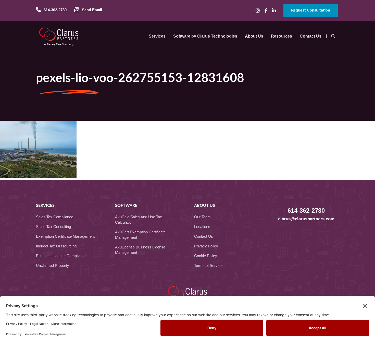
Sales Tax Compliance (54, 217)
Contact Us (203, 236)
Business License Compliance (61, 256)
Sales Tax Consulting (53, 226)
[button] (258, 10)
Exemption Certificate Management (65, 236)
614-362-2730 (306, 210)
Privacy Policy (206, 246)
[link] (157, 36)
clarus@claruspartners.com (306, 218)
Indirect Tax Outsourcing (56, 246)
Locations (202, 226)
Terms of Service (208, 265)
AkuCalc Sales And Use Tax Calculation (138, 219)
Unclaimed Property (52, 265)
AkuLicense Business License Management (140, 250)
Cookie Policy (205, 256)
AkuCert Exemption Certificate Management (140, 235)
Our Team (202, 217)
